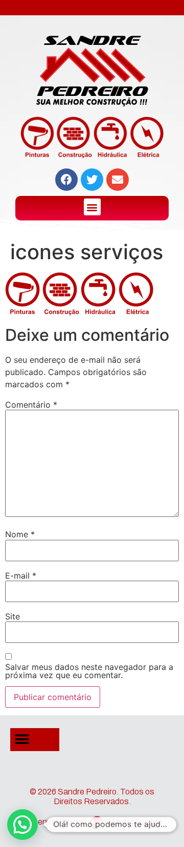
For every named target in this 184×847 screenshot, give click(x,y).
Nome (20, 534)
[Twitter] (92, 179)
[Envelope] (117, 179)
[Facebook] (66, 179)
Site (12, 616)
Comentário (31, 405)
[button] (92, 206)
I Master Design (133, 821)
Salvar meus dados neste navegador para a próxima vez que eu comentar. (89, 671)
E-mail (20, 575)
